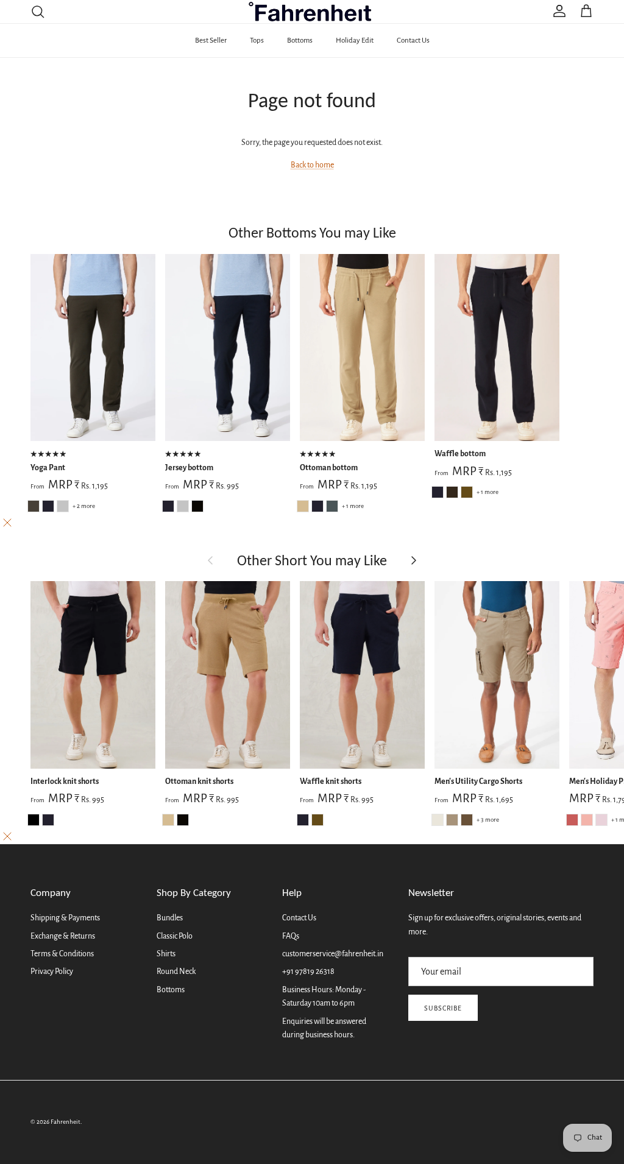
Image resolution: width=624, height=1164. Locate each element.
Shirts (166, 954)
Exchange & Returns (62, 936)
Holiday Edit (355, 40)
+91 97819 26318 (308, 971)
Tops (257, 40)
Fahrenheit (65, 1121)
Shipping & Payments (65, 918)
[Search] (37, 11)
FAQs (290, 936)
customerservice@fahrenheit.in (332, 954)
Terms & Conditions (62, 954)
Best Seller (211, 40)
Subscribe (443, 1008)
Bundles (170, 918)
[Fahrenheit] (312, 12)
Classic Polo (175, 936)
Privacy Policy (51, 971)
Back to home (312, 165)
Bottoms (300, 40)
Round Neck (176, 971)
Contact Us (413, 40)
